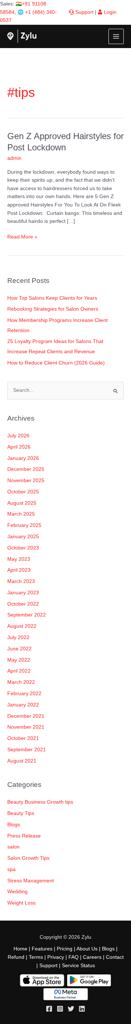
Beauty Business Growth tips (40, 802)
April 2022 (19, 671)
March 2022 (21, 682)
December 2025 (25, 469)
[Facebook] (49, 1008)
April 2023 (19, 570)
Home (20, 949)
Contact (115, 957)
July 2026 (18, 435)
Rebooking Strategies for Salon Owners (52, 309)
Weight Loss (21, 903)
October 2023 (23, 548)
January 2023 (23, 592)
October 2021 (23, 738)
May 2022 (18, 660)
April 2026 (19, 447)
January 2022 (23, 705)
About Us (87, 949)
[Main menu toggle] (116, 36)
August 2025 (21, 503)
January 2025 (23, 536)
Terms (36, 957)
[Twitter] (71, 1008)
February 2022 (24, 693)
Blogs (13, 824)
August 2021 (21, 761)
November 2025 (25, 480)
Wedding (17, 891)
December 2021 (25, 716)
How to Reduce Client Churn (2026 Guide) (56, 363)
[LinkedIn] (82, 1008)
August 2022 (21, 626)
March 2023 (21, 581)
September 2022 (26, 615)
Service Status (78, 965)
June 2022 (19, 648)
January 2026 (23, 458)
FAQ (73, 957)
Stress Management (30, 880)
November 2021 (25, 727)
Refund (16, 957)
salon (13, 847)
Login (109, 12)
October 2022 (23, 604)
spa (11, 869)
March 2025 (21, 514)
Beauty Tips (20, 813)
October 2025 (23, 492)
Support (84, 12)
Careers (92, 957)
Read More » (22, 236)
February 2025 (24, 525)
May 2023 (18, 559)
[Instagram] (60, 1008)
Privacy (55, 957)
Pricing (64, 949)
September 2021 (26, 749)
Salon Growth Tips (28, 858)
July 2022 (18, 637)
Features (42, 949)
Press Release (24, 836)
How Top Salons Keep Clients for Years (52, 298)
